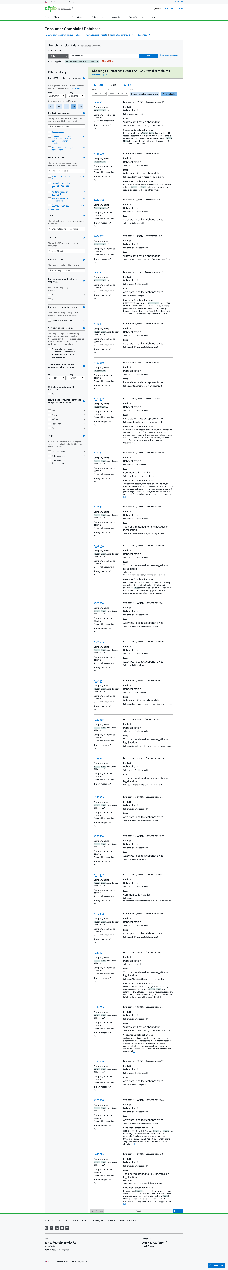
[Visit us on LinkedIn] (57, 1227)
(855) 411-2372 (179, 2)
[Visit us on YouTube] (62, 1227)
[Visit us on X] (51, 1227)
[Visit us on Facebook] (46, 1227)
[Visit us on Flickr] (67, 1227)
